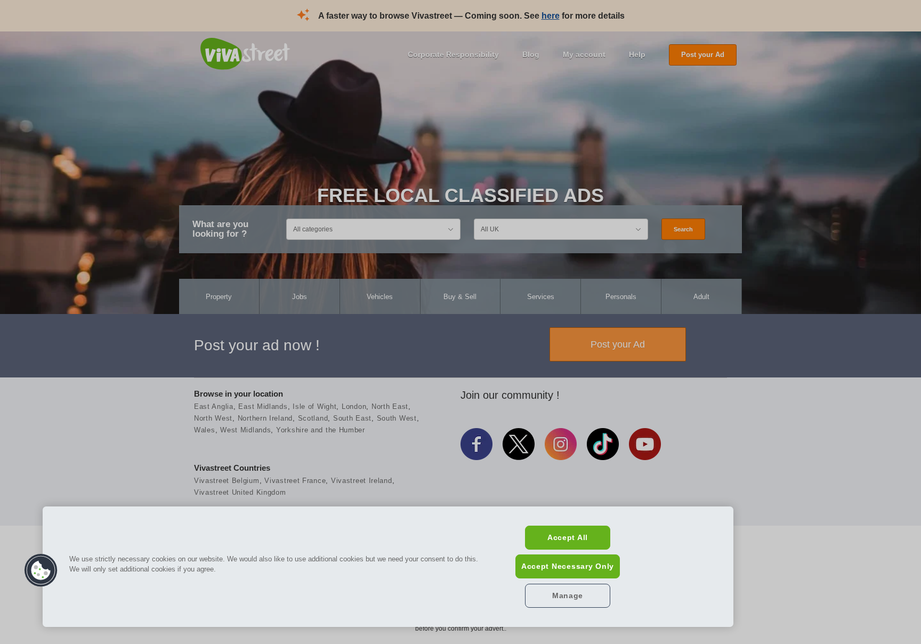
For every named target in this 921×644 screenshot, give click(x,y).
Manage (567, 595)
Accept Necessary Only (567, 566)
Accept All (567, 537)
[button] (41, 570)
